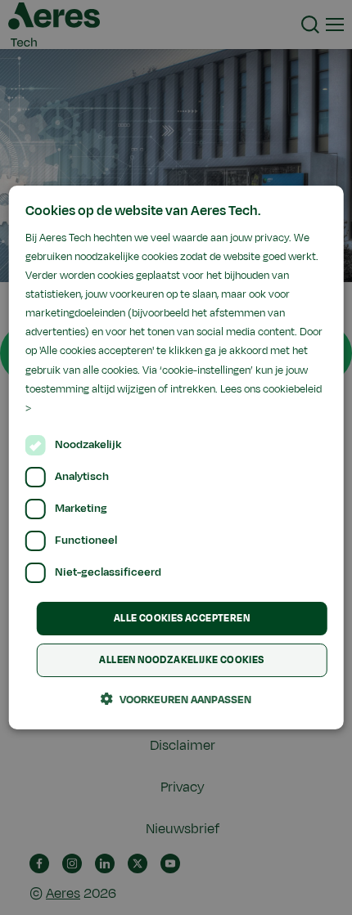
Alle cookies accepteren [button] (182, 618)
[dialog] (176, 458)
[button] (176, 699)
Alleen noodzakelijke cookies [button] (181, 660)
